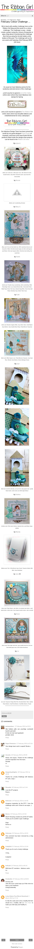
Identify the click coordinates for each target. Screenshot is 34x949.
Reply (7, 737)
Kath (18, 294)
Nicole (18, 180)
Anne (18, 614)
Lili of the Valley (26, 93)
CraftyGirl (8, 846)
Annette (8, 755)
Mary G (18, 207)
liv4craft (8, 865)
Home (17, 940)
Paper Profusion (10, 743)
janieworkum (9, 726)
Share (4, 716)
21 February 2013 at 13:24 (20, 846)
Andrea (17, 494)
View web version (17, 943)
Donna (7, 814)
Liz (18, 651)
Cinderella (8, 879)
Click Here (28, 902)
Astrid (18, 257)
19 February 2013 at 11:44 (20, 787)
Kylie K (18, 143)
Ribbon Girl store (23, 139)
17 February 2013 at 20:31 (23, 726)
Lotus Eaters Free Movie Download (16, 896)
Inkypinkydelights (11, 772)
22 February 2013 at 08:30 (21, 879)
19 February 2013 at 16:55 (20, 800)
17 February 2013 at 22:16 (24, 743)
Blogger (20, 947)
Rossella (8, 787)
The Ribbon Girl (27, 112)
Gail (18, 364)
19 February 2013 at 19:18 (18, 814)
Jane (17, 574)
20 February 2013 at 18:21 (20, 833)
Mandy (18, 532)
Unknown (8, 800)
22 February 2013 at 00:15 (19, 865)
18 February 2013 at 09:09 (19, 755)
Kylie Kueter (26, 133)
